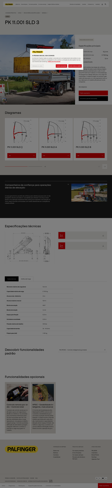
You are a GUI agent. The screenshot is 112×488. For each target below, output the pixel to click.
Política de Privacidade (54, 61)
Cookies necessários (61, 66)
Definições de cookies (37, 66)
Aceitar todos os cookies (75, 66)
